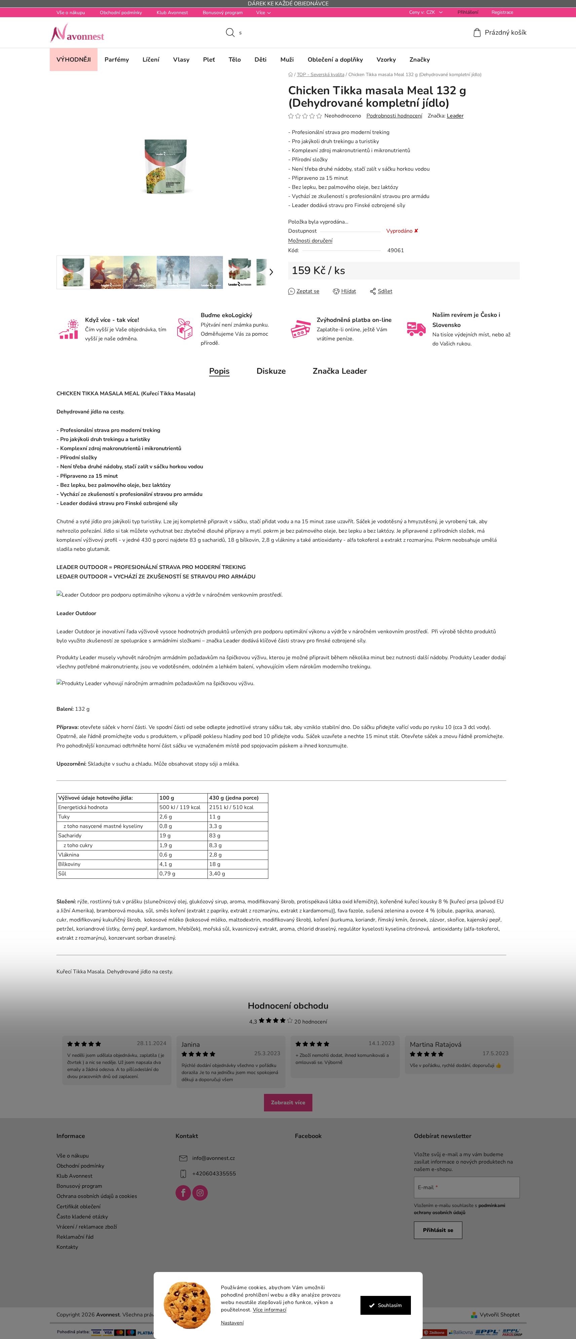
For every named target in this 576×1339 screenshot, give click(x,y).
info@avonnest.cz (213, 1158)
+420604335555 (214, 1173)
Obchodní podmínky (121, 12)
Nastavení (232, 1323)
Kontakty (67, 1247)
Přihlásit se (438, 1230)
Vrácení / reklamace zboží (86, 1227)
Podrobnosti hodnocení (394, 116)
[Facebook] (183, 1193)
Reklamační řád (74, 1237)
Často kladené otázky (82, 1216)
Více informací (269, 1309)
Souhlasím (390, 1305)
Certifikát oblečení (78, 1206)
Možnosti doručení (310, 240)
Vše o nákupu (70, 12)
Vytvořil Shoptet (500, 1314)
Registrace (502, 12)
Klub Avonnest (172, 12)
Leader (455, 116)
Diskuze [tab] (271, 371)
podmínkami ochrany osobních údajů (459, 1208)
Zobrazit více (288, 1102)
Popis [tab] (219, 371)
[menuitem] (74, 59)
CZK (431, 12)
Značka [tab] (340, 371)
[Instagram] (200, 1193)
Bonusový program (223, 12)
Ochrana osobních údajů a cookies (96, 1196)
